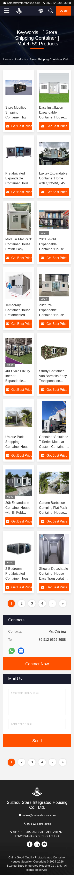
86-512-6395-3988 (58, 3)
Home (7, 59)
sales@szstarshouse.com (23, 3)
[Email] (21, 650)
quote (64, 10)
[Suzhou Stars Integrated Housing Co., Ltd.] (20, 11)
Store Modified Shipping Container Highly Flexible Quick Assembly (17, 117)
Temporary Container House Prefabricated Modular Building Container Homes (18, 315)
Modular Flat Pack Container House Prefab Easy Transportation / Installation (18, 249)
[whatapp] (11, 651)
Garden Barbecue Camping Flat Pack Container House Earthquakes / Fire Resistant (53, 512)
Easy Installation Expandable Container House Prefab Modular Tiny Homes (53, 117)
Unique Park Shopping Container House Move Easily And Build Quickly (17, 446)
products (20, 59)
